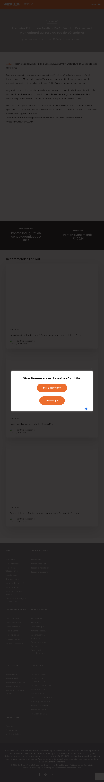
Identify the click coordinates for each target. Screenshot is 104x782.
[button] (52, 388)
